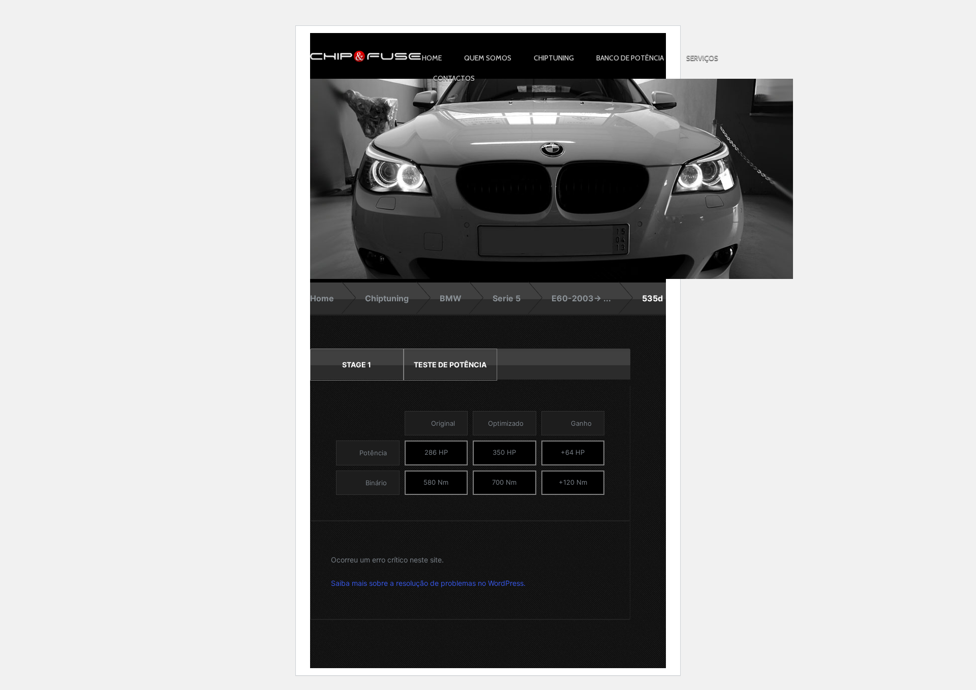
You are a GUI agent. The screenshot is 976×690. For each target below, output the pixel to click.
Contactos (454, 78)
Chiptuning (387, 298)
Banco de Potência (630, 57)
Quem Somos (487, 57)
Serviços (702, 57)
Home (432, 57)
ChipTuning (554, 57)
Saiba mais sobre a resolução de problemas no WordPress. (428, 583)
